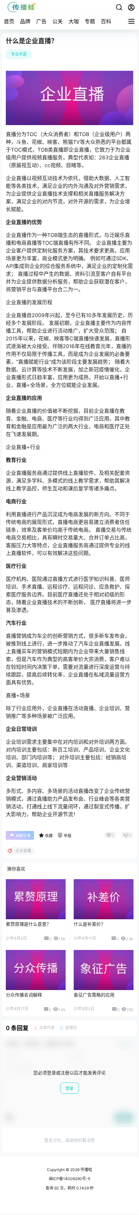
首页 (9, 21)
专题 (90, 21)
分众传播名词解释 (24, 994)
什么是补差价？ (89, 924)
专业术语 (19, 54)
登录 (69, 1088)
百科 (106, 21)
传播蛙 (86, 1169)
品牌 (25, 21)
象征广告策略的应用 (94, 994)
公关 (57, 21)
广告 (41, 21)
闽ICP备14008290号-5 (69, 1178)
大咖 (74, 21)
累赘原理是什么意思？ (28, 924)
